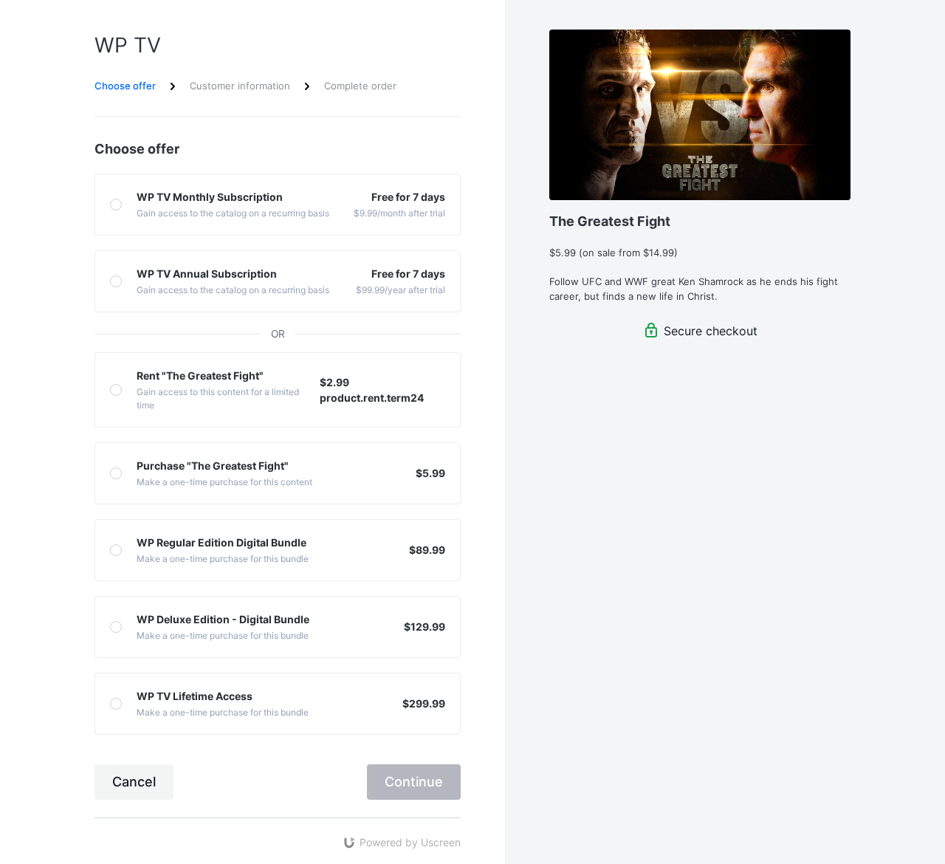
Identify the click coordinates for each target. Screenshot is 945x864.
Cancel (134, 781)
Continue (414, 781)
